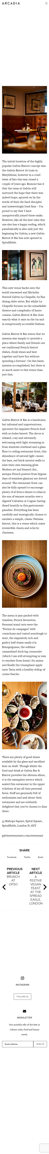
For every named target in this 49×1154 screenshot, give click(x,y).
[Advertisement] (24, 65)
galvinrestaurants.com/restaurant (22, 835)
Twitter (27, 857)
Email (40, 857)
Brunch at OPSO (14, 876)
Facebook (11, 857)
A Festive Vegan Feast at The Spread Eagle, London (36, 886)
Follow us (22, 996)
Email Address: (11, 1044)
